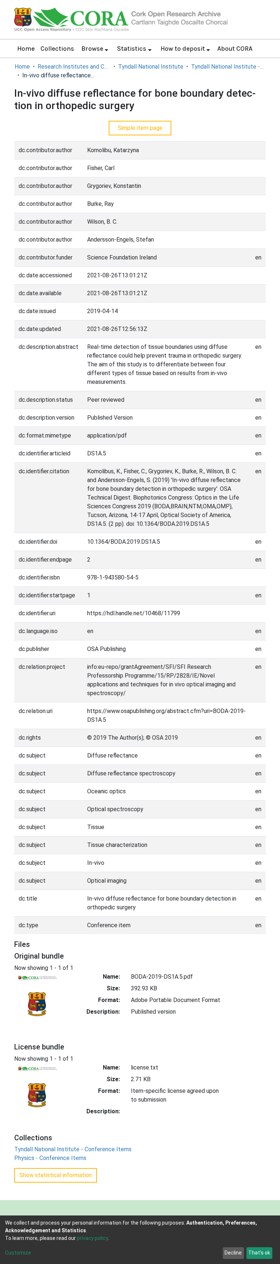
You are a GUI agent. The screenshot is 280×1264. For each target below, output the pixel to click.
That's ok (259, 1253)
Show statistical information (55, 1175)
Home (26, 48)
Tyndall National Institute (150, 66)
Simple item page (140, 127)
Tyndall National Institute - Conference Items (227, 66)
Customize (18, 1253)
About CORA (234, 48)
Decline (233, 1253)
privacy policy (92, 1238)
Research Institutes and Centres (74, 66)
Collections (57, 48)
